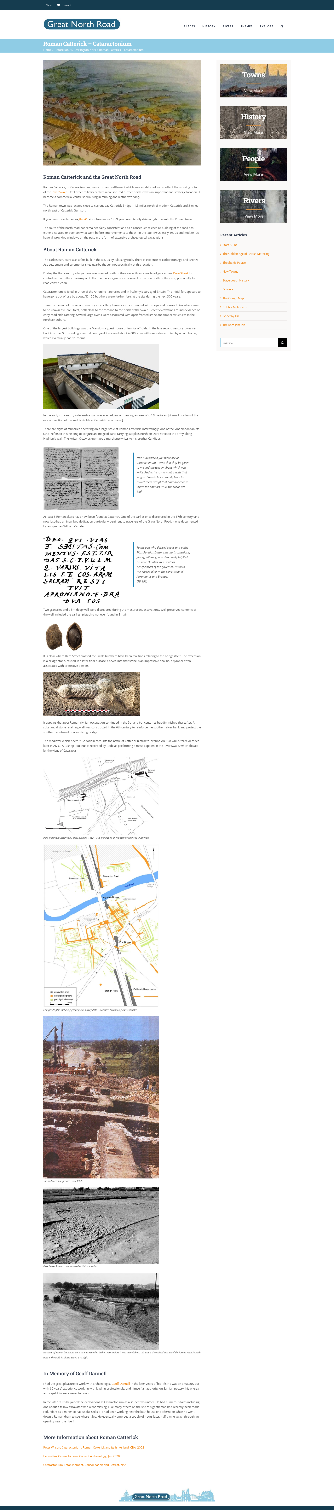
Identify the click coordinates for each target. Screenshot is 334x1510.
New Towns (230, 271)
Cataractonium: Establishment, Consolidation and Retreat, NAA (84, 1465)
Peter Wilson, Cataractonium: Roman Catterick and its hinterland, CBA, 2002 (93, 1447)
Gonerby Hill (231, 316)
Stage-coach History (236, 280)
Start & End (230, 245)
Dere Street (180, 273)
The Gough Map (233, 298)
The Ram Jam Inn (234, 325)
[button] (282, 26)
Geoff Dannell (121, 1384)
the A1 (83, 219)
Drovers (228, 289)
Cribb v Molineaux (235, 307)
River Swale (59, 192)
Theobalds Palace (234, 262)
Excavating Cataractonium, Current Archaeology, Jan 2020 (81, 1456)
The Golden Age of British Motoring (246, 254)
